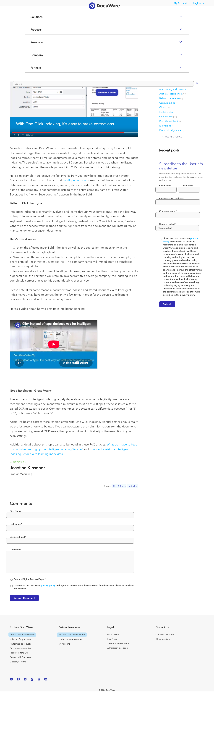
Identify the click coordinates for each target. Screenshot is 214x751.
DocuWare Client (170, 121)
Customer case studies (20, 648)
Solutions (32, 29)
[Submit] (194, 95)
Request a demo (105, 104)
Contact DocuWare (165, 634)
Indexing (133, 486)
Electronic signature (171, 130)
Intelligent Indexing (75, 180)
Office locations (163, 639)
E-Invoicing (166, 125)
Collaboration (168, 112)
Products (32, 42)
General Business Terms (118, 643)
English (197, 3)
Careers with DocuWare (21, 657)
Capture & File (168, 102)
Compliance (168, 116)
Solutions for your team (20, 639)
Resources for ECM (19, 653)
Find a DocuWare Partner (70, 639)
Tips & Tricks (119, 486)
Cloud (164, 107)
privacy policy (48, 585)
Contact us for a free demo (22, 634)
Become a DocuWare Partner (71, 634)
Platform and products (20, 644)
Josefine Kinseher (27, 467)
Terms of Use (113, 634)
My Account (64, 644)
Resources (33, 55)
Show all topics (172, 136)
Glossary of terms (18, 662)
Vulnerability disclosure (117, 648)
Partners (32, 80)
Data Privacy (112, 639)
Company (33, 67)
